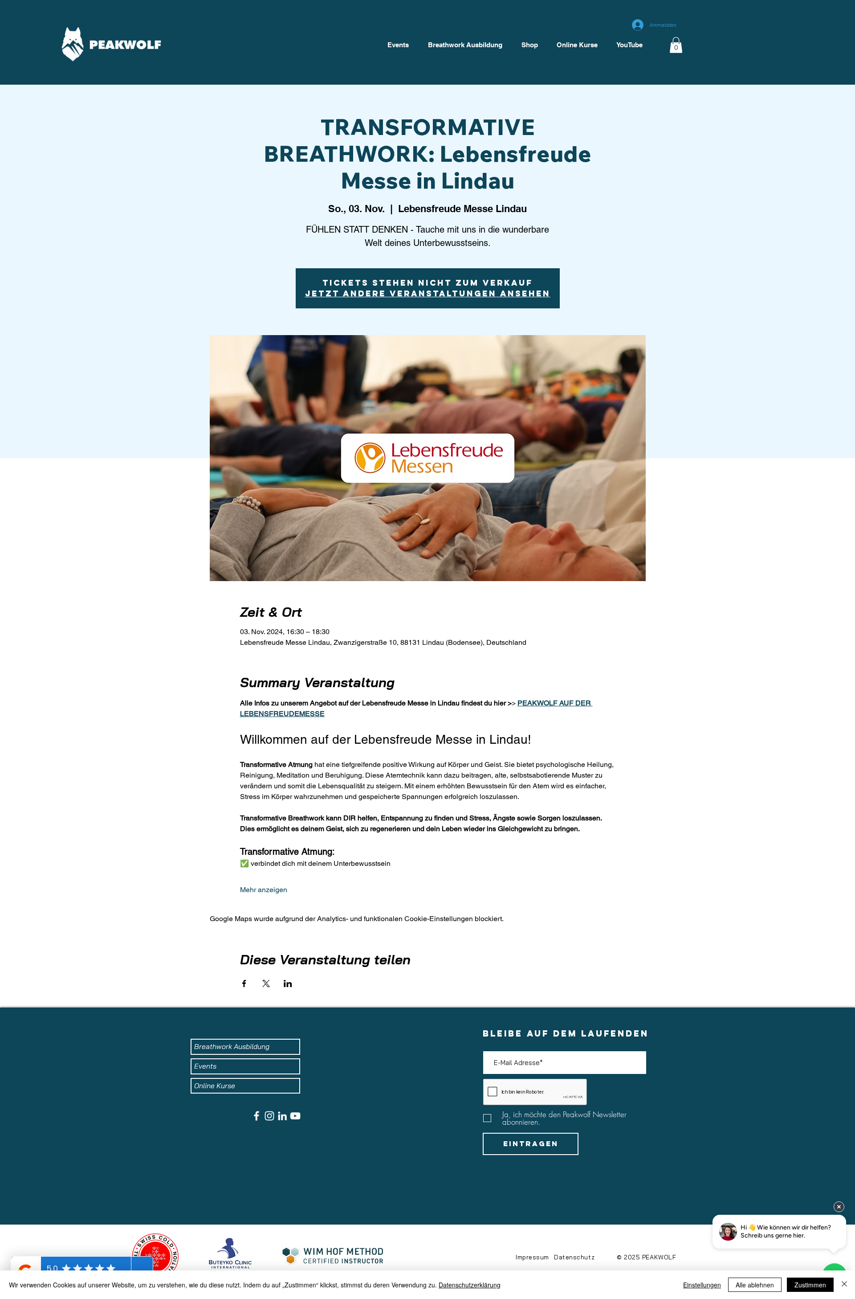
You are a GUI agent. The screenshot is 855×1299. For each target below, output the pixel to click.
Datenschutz (574, 1257)
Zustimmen (810, 1284)
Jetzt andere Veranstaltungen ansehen (427, 293)
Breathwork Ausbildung (231, 1046)
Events (205, 1065)
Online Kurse (214, 1085)
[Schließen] (844, 1285)
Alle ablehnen (755, 1284)
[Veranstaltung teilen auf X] (266, 983)
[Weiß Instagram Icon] (269, 1116)
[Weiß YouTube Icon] (295, 1116)
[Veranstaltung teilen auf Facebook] (244, 983)
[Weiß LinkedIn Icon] (282, 1116)
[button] (676, 45)
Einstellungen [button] (702, 1284)
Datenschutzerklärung (470, 1284)
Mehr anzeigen (263, 889)
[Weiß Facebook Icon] (256, 1116)
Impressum (532, 1257)
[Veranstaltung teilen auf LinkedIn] (288, 983)
